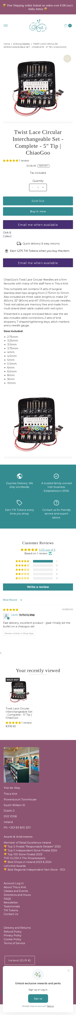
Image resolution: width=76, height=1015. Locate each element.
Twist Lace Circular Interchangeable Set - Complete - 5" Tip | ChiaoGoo (19, 713)
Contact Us (11, 914)
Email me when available (38, 225)
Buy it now (38, 211)
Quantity (38, 180)
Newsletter (11, 902)
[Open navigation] (5, 25)
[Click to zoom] (67, 59)
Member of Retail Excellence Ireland (27, 842)
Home (7, 43)
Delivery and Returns (17, 927)
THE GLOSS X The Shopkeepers (24, 858)
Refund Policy (13, 931)
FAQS (7, 898)
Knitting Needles (21, 43)
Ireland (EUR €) (19, 960)
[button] (11, 160)
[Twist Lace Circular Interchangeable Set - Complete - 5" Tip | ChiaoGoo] (19, 691)
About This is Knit (15, 887)
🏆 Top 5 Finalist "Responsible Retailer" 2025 (32, 846)
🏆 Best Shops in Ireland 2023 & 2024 (27, 862)
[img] (10, 609)
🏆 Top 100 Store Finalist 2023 (23, 854)
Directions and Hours (17, 894)
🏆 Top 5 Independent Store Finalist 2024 (30, 850)
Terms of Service (14, 943)
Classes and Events (16, 891)
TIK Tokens (11, 910)
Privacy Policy (12, 935)
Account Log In (14, 883)
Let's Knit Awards (15, 866)
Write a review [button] (38, 587)
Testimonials (12, 906)
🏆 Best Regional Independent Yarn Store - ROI (34, 869)
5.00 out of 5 (47, 549)
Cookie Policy (12, 939)
